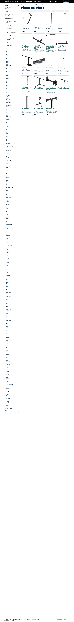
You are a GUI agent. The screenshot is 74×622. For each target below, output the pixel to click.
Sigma (7, 343)
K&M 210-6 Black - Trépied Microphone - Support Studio (26, 46)
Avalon (7, 91)
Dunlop (7, 142)
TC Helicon (8, 363)
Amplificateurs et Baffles (9, 18)
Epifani (7, 152)
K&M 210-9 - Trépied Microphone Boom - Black (39, 26)
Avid (6, 93)
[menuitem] (12, 1)
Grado (7, 186)
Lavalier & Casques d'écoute (11, 31)
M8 (6, 241)
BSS (6, 112)
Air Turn (7, 55)
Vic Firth (7, 381)
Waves (7, 395)
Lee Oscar (8, 227)
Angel (7, 72)
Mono (7, 265)
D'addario (7, 126)
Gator (7, 174)
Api (6, 76)
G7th (7, 170)
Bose (7, 109)
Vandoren (8, 378)
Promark (7, 300)
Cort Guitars (8, 123)
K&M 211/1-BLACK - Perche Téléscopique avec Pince (63, 88)
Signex (7, 344)
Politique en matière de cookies (9, 620)
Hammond (8, 198)
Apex (7, 75)
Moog (7, 266)
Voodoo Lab (8, 388)
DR (6, 140)
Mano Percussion (9, 246)
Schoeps (7, 330)
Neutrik (7, 278)
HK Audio (7, 203)
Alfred (7, 64)
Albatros (7, 61)
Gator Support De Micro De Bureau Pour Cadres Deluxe (26, 26)
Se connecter (66, 1)
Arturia (7, 82)
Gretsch (7, 190)
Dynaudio (7, 144)
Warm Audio (8, 392)
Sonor (7, 350)
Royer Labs (8, 319)
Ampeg (7, 69)
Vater (7, 380)
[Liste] (68, 11)
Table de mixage (9, 45)
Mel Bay (7, 255)
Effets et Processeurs (9, 14)
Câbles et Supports (8, 15)
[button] (53, 1)
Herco (7, 200)
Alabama (7, 59)
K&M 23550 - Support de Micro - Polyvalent (51, 109)
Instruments (7, 8)
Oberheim (8, 282)
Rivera (7, 312)
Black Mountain (9, 105)
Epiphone (7, 153)
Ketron (7, 218)
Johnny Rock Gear (9, 212)
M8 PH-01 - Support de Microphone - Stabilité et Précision (39, 109)
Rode (7, 314)
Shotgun (8, 42)
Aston (7, 84)
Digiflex (7, 136)
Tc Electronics (8, 361)
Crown (7, 125)
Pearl (7, 289)
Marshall (7, 251)
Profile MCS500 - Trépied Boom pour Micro (27, 88)
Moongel (7, 268)
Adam (7, 50)
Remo (7, 307)
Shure (7, 341)
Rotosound (8, 317)
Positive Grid (8, 296)
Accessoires (8, 25)
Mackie (7, 242)
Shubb (7, 340)
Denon (7, 133)
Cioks (7, 118)
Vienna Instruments (9, 384)
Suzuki (7, 357)
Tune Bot (7, 370)
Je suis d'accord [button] (66, 619)
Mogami (7, 263)
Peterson (7, 293)
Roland (7, 316)
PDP (7, 288)
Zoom (7, 405)
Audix (7, 88)
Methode (7, 258)
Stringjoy (7, 354)
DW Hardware (8, 143)
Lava (7, 225)
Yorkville (7, 402)
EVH (7, 159)
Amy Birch (8, 71)
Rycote (7, 322)
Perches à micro (11, 38)
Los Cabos (8, 235)
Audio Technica (9, 86)
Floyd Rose (8, 166)
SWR (7, 358)
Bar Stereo (10, 35)
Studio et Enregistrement (9, 19)
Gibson (7, 183)
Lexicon (7, 232)
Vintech (7, 385)
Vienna (7, 382)
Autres (6, 17)
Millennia (7, 262)
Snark (7, 348)
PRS (6, 302)
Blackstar (7, 106)
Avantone (7, 92)
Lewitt (7, 231)
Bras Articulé (10, 36)
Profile (7, 299)
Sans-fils (6, 10)
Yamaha (7, 401)
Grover (7, 194)
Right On (7, 310)
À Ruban (8, 39)
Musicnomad (8, 271)
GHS (7, 180)
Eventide (7, 157)
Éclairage (6, 11)
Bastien (7, 96)
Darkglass (8, 130)
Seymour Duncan (9, 339)
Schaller (7, 327)
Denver (7, 135)
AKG (7, 58)
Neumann (8, 275)
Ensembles (8, 29)
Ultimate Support (9, 374)
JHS (7, 211)
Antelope (7, 74)
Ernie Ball (7, 154)
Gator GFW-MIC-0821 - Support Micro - (26, 68)
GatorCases (8, 176)
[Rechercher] (48, 11)
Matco (7, 254)
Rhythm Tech (8, 309)
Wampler (7, 391)
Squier (7, 351)
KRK (6, 221)
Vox (6, 390)
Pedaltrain (8, 290)
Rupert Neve (8, 320)
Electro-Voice (8, 147)
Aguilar (7, 54)
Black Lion (8, 103)
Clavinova (8, 119)
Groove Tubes (8, 191)
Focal (7, 167)
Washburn (8, 394)
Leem (7, 228)
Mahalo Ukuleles (9, 245)
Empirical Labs (8, 150)
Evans (7, 156)
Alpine (7, 67)
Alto (6, 68)
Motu (7, 269)
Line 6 (7, 234)
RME (7, 313)
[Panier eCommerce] (50, 1)
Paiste (7, 285)
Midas (7, 259)
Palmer (7, 286)
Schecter (7, 329)
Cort (6, 122)
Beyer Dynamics (9, 102)
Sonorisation (8, 43)
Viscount (7, 387)
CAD (7, 113)
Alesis (7, 62)
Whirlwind (8, 398)
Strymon (7, 356)
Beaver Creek (8, 99)
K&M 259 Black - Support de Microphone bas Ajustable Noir (63, 26)
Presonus (7, 297)
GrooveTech (8, 193)
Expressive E (8, 161)
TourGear (8, 365)
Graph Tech (8, 188)
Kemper (7, 217)
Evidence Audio (9, 160)
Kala (6, 215)
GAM (7, 173)
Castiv (7, 115)
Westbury (7, 397)
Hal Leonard (8, 195)
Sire (6, 346)
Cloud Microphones (9, 120)
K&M (7, 214)
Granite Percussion (9, 187)
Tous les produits (8, 7)
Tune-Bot (7, 371)
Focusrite (7, 169)
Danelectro (8, 127)
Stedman (7, 353)
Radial (7, 306)
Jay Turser (8, 210)
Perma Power (8, 292)
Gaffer (7, 171)
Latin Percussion (9, 224)
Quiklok (7, 305)
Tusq (7, 373)
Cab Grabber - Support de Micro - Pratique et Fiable (63, 46)
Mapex (7, 248)
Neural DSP (8, 276)
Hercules (7, 201)
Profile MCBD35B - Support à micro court (38, 88)
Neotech (7, 273)
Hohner (7, 204)
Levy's (7, 229)
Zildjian (7, 404)
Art (6, 81)
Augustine (8, 89)
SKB (6, 347)
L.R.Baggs (8, 222)
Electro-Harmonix (9, 146)
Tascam (7, 360)
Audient (7, 85)
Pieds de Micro (9, 33)
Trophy (7, 367)
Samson (7, 324)
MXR (7, 272)
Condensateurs (9, 28)
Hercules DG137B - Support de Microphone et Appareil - (51, 88)
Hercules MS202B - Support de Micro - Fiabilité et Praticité (26, 109)
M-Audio (7, 239)
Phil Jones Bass (9, 295)
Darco (7, 129)
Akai (6, 57)
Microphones (8, 24)
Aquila (7, 79)
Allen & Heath (8, 65)
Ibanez (7, 207)
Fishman (7, 164)
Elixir (7, 149)
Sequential (8, 336)
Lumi (7, 238)
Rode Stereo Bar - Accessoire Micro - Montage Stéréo (38, 68)
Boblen (7, 108)
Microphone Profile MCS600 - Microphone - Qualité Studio (51, 68)
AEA (7, 51)
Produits (22, 4)
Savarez (7, 326)
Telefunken (8, 364)
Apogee (7, 78)
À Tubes (8, 41)
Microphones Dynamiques (11, 32)
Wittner (7, 399)
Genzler (7, 178)
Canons (7, 26)
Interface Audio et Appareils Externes (11, 22)
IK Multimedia (8, 208)
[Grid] (66, 11)
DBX (7, 132)
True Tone (8, 368)
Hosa (7, 205)
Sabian (7, 323)
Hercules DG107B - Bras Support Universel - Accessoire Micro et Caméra (51, 47)
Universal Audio (9, 375)
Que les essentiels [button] (59, 619)
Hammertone (8, 197)
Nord (7, 279)
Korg (7, 220)
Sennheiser (8, 333)
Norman (7, 280)
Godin (7, 184)
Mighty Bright (8, 261)
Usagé (6, 12)
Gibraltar (7, 181)
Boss (7, 110)
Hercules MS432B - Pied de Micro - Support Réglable (63, 68)
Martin (7, 252)
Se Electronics (8, 331)
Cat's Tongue (8, 116)
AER (6, 52)
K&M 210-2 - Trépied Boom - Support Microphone (50, 26)
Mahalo (7, 244)
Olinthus (7, 283)
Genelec (7, 177)
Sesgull (7, 337)
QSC (7, 303)
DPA (7, 139)
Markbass (8, 249)
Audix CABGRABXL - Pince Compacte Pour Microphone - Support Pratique (39, 47)
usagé (7, 377)
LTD (6, 237)
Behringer (8, 101)
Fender (7, 163)
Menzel (7, 256)
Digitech (7, 137)
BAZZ (7, 98)
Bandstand (8, 95)
